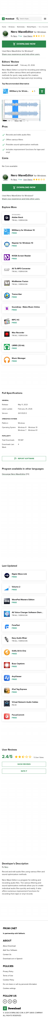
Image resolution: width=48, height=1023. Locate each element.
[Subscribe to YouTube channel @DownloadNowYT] (15, 1001)
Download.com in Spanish (13, 959)
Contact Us (7, 954)
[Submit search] (18, 19)
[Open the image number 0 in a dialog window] (21, 110)
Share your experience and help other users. (21, 54)
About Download (9, 946)
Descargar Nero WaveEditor (13, 474)
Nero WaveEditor (28, 32)
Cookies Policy (8, 980)
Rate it (24, 771)
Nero (6, 867)
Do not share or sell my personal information (20, 984)
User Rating (27, 36)
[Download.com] (8, 18)
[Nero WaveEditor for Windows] (5, 33)
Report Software (26, 458)
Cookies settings (9, 988)
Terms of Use (8, 976)
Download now (26, 44)
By (14, 36)
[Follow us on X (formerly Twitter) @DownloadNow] (10, 1001)
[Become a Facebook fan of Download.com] (5, 1001)
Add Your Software (10, 950)
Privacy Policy (8, 971)
